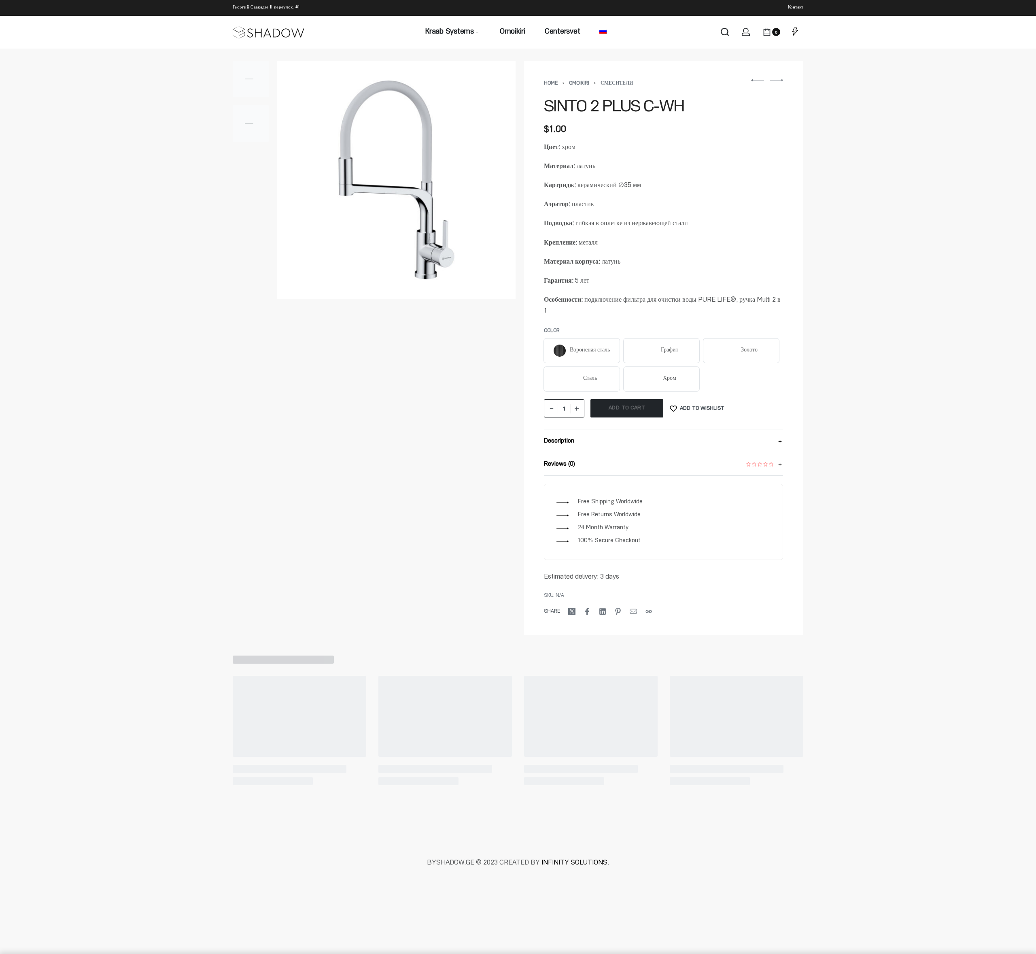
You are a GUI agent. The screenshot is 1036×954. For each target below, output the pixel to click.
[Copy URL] (648, 611)
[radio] (582, 351)
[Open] (795, 32)
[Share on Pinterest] (618, 611)
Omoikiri (579, 83)
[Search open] (724, 32)
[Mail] (633, 611)
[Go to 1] (251, 79)
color (552, 330)
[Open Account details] (745, 32)
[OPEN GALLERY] (396, 180)
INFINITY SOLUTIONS (574, 863)
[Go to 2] (251, 123)
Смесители (617, 83)
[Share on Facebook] (587, 611)
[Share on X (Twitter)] (571, 611)
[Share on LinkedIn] (602, 611)
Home (551, 83)
